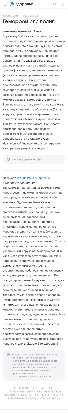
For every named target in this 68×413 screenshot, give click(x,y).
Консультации (10, 15)
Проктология (30, 15)
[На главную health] (23, 4)
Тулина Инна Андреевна (33, 178)
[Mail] (12, 4)
